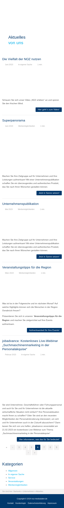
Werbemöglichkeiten (26, 126)
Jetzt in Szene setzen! (49, 193)
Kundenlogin (20, 503)
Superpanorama (13, 120)
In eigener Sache (25, 65)
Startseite (17, 491)
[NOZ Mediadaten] (13, 4)
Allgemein (12, 471)
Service (11, 478)
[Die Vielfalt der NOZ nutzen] (32, 83)
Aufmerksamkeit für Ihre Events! (44, 330)
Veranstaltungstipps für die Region (26, 267)
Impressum (52, 503)
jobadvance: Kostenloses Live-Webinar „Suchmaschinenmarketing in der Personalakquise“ (30, 345)
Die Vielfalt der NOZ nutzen (21, 59)
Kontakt (10, 503)
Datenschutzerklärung (37, 503)
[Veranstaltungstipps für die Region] (32, 289)
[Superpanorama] (32, 152)
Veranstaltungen (16, 481)
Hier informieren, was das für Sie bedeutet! (39, 439)
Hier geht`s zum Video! (48, 109)
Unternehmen (28, 491)
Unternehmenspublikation (20, 203)
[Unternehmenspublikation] (32, 225)
